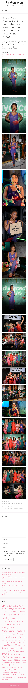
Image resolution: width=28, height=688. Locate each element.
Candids (7, 609)
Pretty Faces (8, 642)
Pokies (4, 640)
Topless (8, 674)
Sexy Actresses (12, 648)
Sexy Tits (9, 669)
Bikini (6, 606)
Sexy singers (9, 665)
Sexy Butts (7, 651)
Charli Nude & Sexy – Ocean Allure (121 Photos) (15, 508)
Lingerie (8, 617)
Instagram (12, 614)
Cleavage (19, 609)
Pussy (18, 642)
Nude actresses (11, 503)
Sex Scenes (22, 645)
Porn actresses (14, 640)
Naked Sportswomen (21, 619)
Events (18, 611)
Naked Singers (8, 619)
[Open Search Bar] (25, 10)
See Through (19, 503)
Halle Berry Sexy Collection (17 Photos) (13, 590)
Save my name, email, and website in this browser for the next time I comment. (14, 553)
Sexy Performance (14, 657)
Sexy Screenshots (18, 662)
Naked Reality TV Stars (19, 617)
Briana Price (6, 501)
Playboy (22, 637)
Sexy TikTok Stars (19, 667)
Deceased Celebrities (6, 611)
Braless (5, 503)
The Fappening (14, 2)
